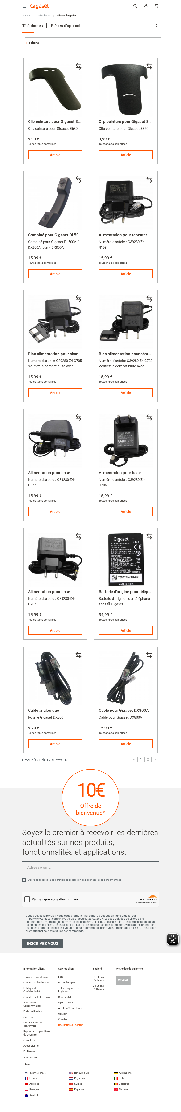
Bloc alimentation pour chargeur (57, 353)
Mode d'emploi (66, 982)
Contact (62, 1013)
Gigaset (27, 15)
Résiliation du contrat (70, 1024)
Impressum (30, 1057)
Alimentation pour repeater (123, 234)
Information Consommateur (32, 1004)
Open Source (65, 1002)
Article (55, 155)
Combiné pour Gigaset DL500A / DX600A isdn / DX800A (78, 234)
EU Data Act (30, 1051)
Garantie (28, 1017)
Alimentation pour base (49, 472)
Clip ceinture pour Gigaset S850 (127, 121)
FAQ (60, 977)
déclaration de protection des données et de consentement (86, 879)
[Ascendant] (175, 1089)
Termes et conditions (35, 977)
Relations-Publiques (99, 979)
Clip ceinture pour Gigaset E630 (56, 121)
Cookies (63, 1019)
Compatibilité (66, 997)
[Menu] (24, 6)
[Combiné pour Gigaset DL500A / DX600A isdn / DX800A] (55, 203)
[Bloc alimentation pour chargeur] (55, 322)
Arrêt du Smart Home (70, 1008)
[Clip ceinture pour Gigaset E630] (55, 90)
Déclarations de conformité (32, 1024)
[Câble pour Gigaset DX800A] (126, 678)
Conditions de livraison (36, 997)
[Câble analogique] (55, 678)
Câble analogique (43, 710)
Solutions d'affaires (98, 987)
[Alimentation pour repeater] (126, 203)
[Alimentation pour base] (55, 441)
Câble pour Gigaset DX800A (124, 710)
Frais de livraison (33, 1011)
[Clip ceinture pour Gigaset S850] (126, 90)
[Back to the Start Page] (39, 6)
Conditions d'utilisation (36, 982)
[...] (156, 7)
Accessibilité (31, 1045)
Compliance (30, 1040)
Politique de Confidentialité (31, 990)
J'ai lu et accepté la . (75, 879)
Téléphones (44, 15)
